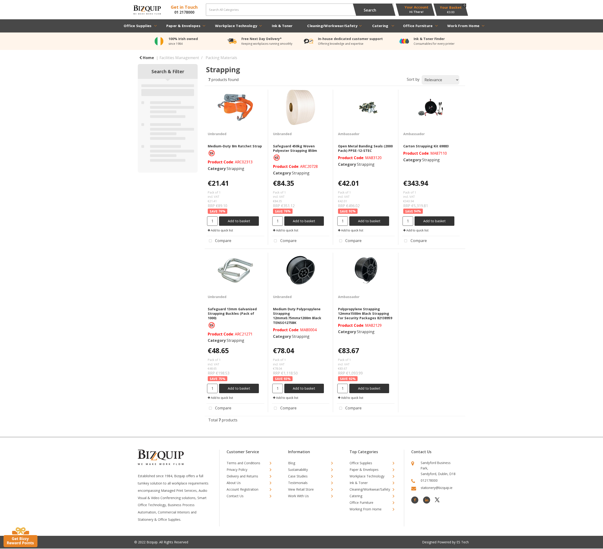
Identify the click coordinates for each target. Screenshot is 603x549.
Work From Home (463, 25)
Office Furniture (418, 25)
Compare (222, 240)
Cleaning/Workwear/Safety (332, 25)
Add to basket (239, 221)
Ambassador (348, 134)
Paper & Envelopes (183, 25)
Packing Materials (221, 57)
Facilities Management (179, 57)
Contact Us (235, 496)
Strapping (235, 168)
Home (148, 57)
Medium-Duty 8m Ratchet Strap (235, 146)
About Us (234, 482)
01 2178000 (184, 12)
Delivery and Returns (242, 476)
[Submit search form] (369, 10)
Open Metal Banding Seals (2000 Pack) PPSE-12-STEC (365, 148)
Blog (291, 463)
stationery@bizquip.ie (436, 487)
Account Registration (242, 489)
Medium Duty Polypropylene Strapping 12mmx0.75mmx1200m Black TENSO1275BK (297, 316)
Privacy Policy (237, 469)
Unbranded (217, 134)
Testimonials (298, 482)
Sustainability (298, 469)
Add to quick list (221, 230)
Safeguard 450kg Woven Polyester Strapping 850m (295, 148)
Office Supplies (138, 25)
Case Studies (298, 476)
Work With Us (298, 496)
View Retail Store (301, 489)
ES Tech (462, 542)
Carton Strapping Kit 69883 (426, 146)
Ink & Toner (282, 25)
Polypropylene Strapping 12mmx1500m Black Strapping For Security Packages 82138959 (365, 313)
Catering (380, 25)
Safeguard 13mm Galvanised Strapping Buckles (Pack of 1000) (232, 313)
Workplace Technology (236, 25)
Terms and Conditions (243, 463)
